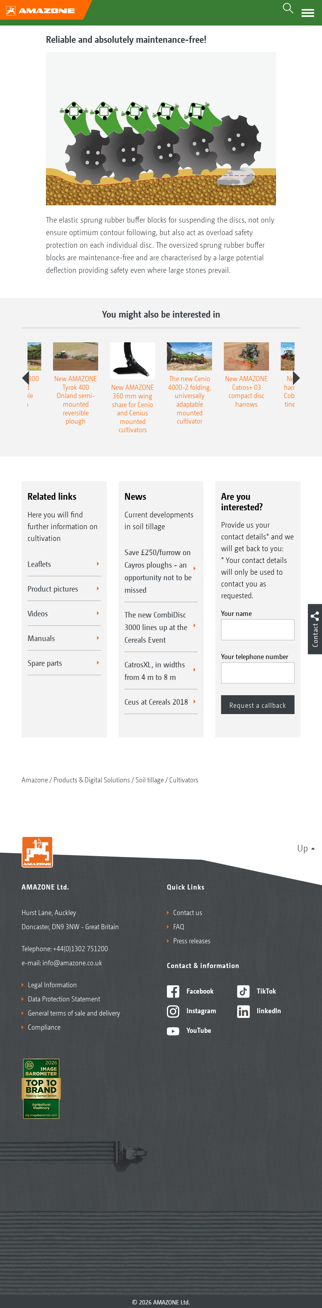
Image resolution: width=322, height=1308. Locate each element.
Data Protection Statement (64, 998)
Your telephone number (254, 655)
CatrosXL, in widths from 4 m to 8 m (154, 670)
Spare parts (44, 663)
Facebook (199, 990)
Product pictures (52, 588)
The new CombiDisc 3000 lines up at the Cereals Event (155, 626)
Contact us (187, 911)
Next (296, 378)
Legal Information (52, 984)
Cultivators (183, 779)
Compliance (44, 1026)
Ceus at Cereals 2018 (156, 701)
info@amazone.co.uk (72, 962)
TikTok (265, 990)
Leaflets (39, 564)
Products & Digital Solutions (91, 779)
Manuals (41, 638)
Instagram (200, 1010)
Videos (37, 613)
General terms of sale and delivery (74, 1012)
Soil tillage (149, 779)
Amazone (35, 779)
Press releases (191, 940)
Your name (236, 612)
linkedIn (268, 1010)
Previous (25, 378)
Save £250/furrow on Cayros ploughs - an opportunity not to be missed (158, 571)
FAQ (178, 926)
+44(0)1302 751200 (80, 948)
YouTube (198, 1029)
